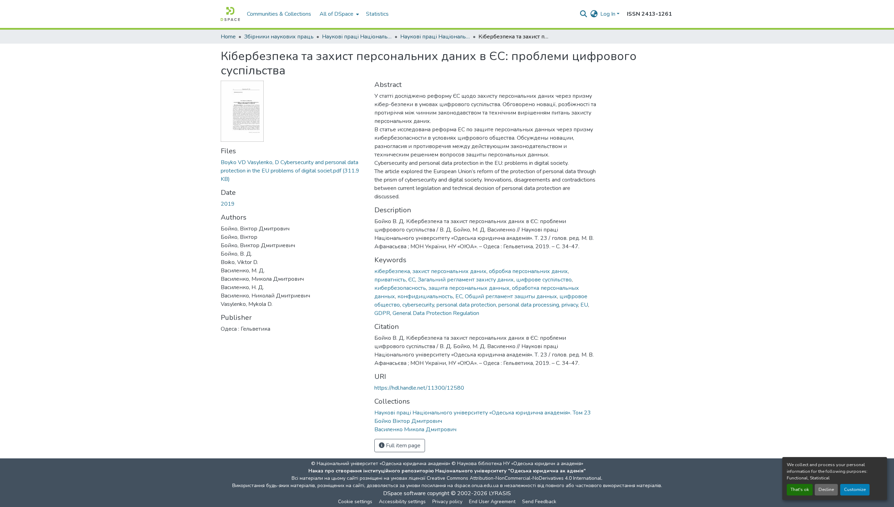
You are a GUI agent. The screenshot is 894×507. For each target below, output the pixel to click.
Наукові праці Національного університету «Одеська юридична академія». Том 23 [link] (435, 37)
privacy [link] (570, 305)
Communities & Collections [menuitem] (279, 14)
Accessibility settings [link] (402, 501)
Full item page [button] (402, 445)
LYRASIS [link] (500, 493)
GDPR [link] (382, 313)
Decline (826, 489)
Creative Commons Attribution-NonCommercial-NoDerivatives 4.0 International (514, 478)
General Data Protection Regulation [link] (436, 313)
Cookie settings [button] (355, 501)
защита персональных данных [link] (469, 288)
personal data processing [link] (528, 305)
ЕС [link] (458, 296)
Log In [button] (608, 14)
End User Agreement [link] (492, 501)
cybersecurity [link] (418, 305)
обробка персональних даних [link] (528, 271)
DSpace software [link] (404, 493)
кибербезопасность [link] (400, 288)
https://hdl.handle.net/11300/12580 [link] (419, 388)
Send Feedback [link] (539, 501)
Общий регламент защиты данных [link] (511, 296)
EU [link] (584, 305)
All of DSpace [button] (336, 14)
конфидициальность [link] (425, 296)
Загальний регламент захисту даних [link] (466, 280)
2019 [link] (228, 204)
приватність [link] (390, 280)
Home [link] (228, 37)
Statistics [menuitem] (377, 14)
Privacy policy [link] (447, 501)
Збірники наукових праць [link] (279, 37)
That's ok (800, 489)
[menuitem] (338, 14)
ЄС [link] (411, 280)
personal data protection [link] (466, 305)
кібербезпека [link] (392, 271)
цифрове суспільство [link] (544, 280)
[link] (293, 170)
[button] (230, 14)
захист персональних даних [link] (449, 271)
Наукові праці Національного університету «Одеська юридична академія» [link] (357, 37)
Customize (855, 489)
